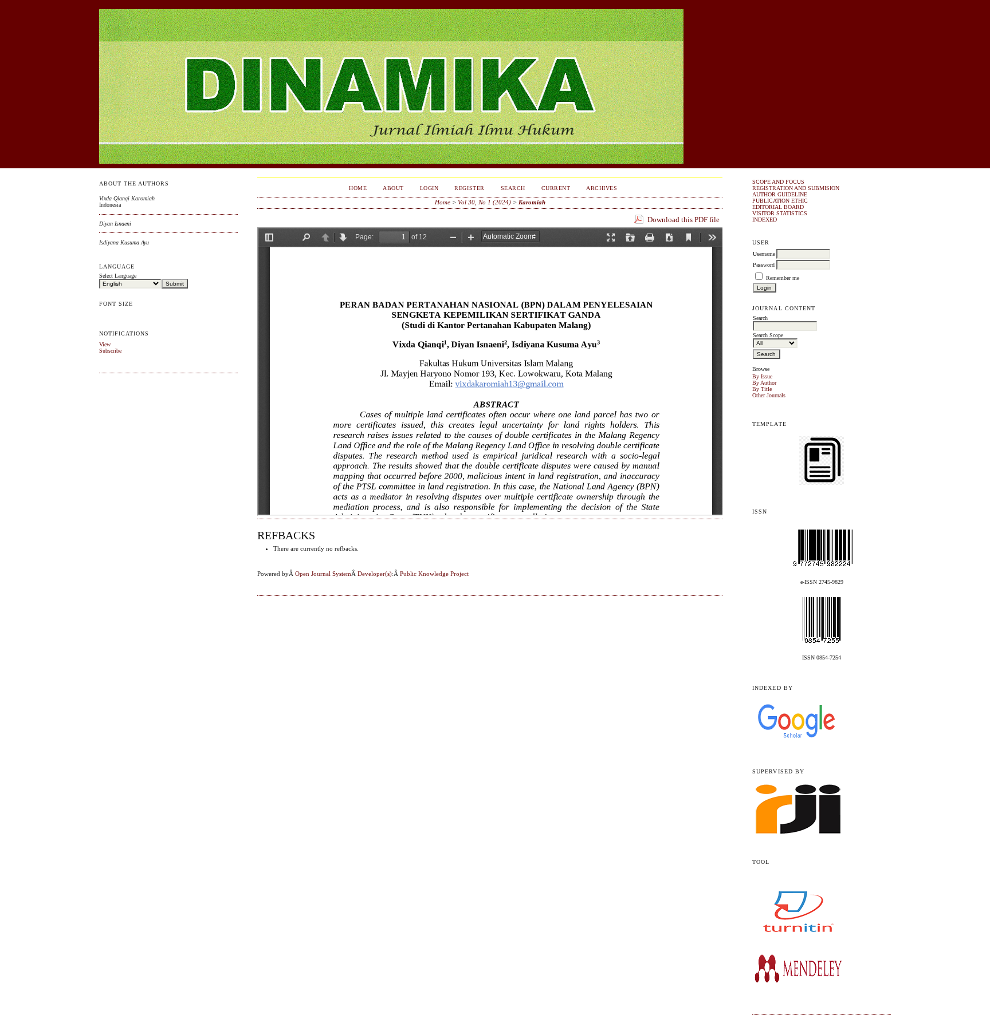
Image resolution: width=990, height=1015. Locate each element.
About (393, 188)
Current (556, 188)
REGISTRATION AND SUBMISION (795, 188)
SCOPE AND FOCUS (778, 182)
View (105, 344)
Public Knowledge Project (434, 573)
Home (358, 188)
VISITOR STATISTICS (779, 213)
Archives (601, 188)
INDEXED (764, 219)
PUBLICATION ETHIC (780, 201)
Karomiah (531, 202)
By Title (762, 389)
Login (429, 188)
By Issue (762, 376)
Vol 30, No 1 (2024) (484, 202)
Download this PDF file (683, 219)
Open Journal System (323, 573)
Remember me (782, 278)
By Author (764, 383)
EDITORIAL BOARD (778, 207)
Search (513, 188)
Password (764, 265)
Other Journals (768, 395)
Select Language (117, 275)
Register (469, 188)
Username (764, 254)
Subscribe (110, 350)
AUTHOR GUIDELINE (779, 194)
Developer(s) (375, 573)
